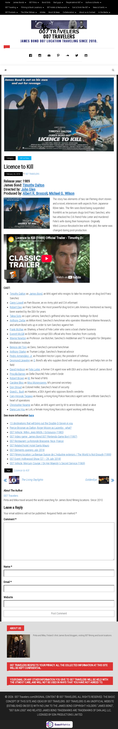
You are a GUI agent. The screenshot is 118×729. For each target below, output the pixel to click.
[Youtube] (86, 55)
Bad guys (57, 2)
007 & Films (24, 158)
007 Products (10, 12)
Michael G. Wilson (61, 193)
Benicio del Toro (18, 347)
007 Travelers (59, 36)
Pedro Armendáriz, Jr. (21, 356)
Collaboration (69, 12)
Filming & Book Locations (31, 7)
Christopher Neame (20, 405)
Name (8, 566)
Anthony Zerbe (18, 320)
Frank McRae (17, 329)
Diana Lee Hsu (17, 409)
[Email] (49, 55)
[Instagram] (40, 55)
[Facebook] (31, 55)
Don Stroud (16, 387)
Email (8, 582)
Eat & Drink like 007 (80, 7)
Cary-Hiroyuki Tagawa (21, 396)
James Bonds (19, 2)
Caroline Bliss (17, 382)
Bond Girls (46, 2)
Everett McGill (17, 333)
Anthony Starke (18, 351)
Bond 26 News (54, 12)
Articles (42, 12)
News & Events (99, 7)
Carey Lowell (16, 302)
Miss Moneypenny (36, 382)
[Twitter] (77, 55)
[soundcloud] (68, 55)
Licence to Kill (21, 470)
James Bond (35, 293)
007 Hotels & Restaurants (57, 7)
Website (8, 597)
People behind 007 (73, 2)
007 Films (33, 2)
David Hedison (17, 369)
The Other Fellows (28, 12)
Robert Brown (17, 378)
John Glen (28, 189)
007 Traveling (10, 7)
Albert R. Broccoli (35, 193)
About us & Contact (87, 12)
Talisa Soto (15, 316)
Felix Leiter (34, 369)
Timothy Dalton (33, 185)
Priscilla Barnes (18, 373)
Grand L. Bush (17, 391)
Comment (10, 519)
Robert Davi (16, 307)
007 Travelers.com (24, 696)
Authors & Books (93, 2)
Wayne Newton (18, 338)
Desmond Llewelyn (20, 360)
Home (7, 2)
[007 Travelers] (5, 70)
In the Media (103, 12)
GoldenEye (91, 479)
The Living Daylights (32, 479)
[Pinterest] (59, 55)
